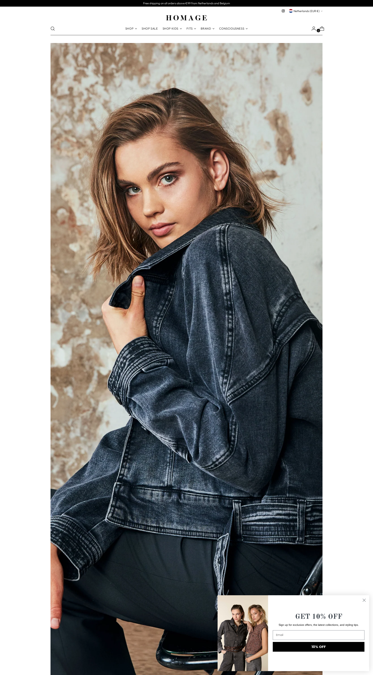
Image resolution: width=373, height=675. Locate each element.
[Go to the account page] (312, 28)
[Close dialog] (364, 600)
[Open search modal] (53, 28)
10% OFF (318, 646)
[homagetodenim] (186, 17)
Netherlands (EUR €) (307, 11)
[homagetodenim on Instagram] (283, 11)
